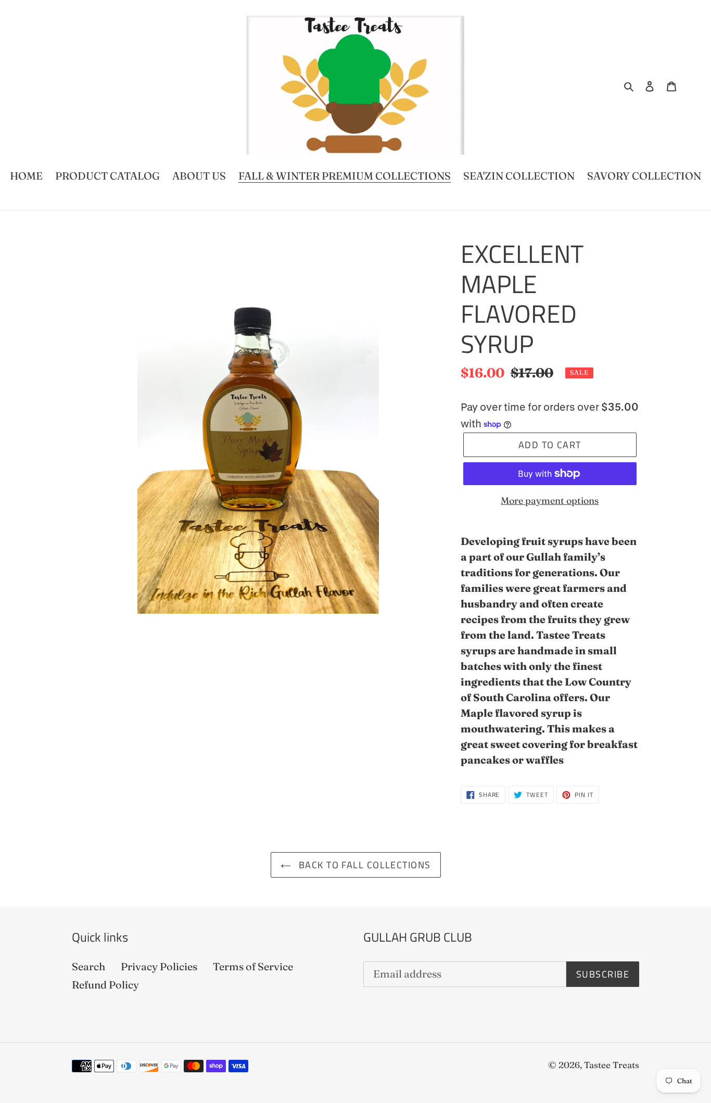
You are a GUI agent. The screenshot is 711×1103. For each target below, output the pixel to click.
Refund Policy (105, 984)
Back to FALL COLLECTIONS (363, 865)
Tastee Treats (611, 1064)
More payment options (550, 500)
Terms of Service (253, 966)
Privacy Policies (159, 966)
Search (88, 966)
